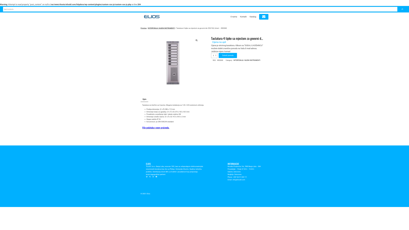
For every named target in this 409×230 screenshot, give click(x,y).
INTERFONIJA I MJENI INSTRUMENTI (161, 28)
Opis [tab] (144, 99)
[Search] (402, 9)
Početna (143, 28)
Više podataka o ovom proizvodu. (155, 127)
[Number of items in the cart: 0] (264, 17)
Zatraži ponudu (228, 55)
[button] (197, 40)
